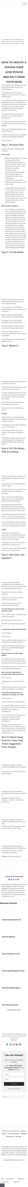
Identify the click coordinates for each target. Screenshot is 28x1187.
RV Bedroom (21, 1179)
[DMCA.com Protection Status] (14, 1168)
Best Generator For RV (11, 954)
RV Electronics (5, 1182)
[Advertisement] (14, 22)
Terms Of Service (13, 1134)
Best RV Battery (8, 937)
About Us (6, 1131)
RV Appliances (10, 1179)
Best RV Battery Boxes (11, 988)
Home (10, 39)
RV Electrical (17, 39)
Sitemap (18, 1136)
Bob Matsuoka (18, 876)
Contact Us (15, 1131)
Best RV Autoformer (10, 1005)
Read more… (14, 1040)
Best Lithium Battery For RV (13, 971)
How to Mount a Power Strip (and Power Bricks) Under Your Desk (14, 72)
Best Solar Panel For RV (11, 920)
